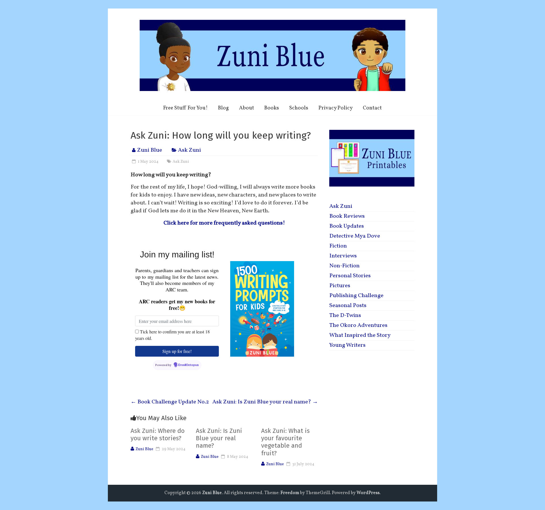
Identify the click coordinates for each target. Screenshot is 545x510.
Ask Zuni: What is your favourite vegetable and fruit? (285, 442)
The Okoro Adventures (358, 325)
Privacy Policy (335, 108)
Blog (223, 108)
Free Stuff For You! (185, 108)
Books (271, 108)
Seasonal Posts (347, 306)
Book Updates (346, 226)
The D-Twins (345, 315)
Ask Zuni (189, 150)
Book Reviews (347, 216)
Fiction (338, 246)
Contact (372, 108)
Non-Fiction (344, 266)
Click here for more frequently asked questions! (224, 223)
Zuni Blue (149, 150)
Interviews (343, 256)
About (246, 108)
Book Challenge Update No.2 (170, 402)
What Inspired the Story (360, 335)
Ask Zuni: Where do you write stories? (158, 434)
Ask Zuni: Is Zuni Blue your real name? (265, 402)
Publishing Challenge (356, 296)
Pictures (339, 286)
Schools (298, 108)
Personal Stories (350, 276)
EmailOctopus (188, 365)
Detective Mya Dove (354, 236)
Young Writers (347, 345)
